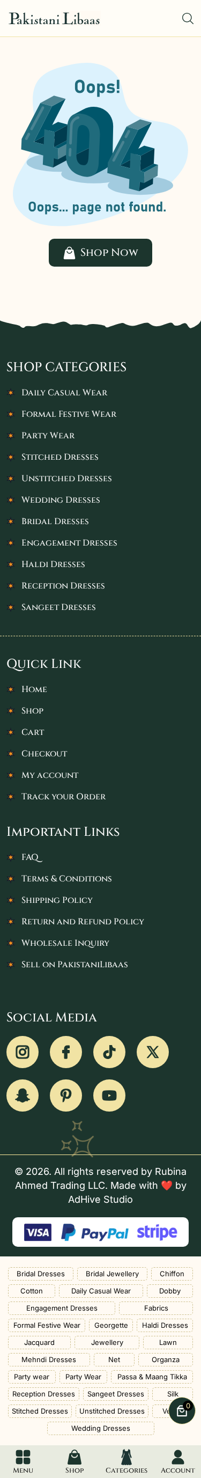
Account (178, 1470)
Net (114, 1359)
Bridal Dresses (55, 521)
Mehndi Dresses (48, 1359)
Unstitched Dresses (66, 478)
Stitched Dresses (60, 457)
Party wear (31, 1376)
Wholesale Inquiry (65, 943)
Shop (32, 711)
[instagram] (22, 1052)
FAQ (30, 857)
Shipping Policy (57, 900)
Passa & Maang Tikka (152, 1376)
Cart (32, 732)
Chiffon (172, 1273)
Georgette (111, 1325)
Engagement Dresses (69, 543)
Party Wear (48, 436)
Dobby (170, 1290)
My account (49, 775)
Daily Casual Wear (64, 393)
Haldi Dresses (53, 564)
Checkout (44, 754)
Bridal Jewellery (112, 1273)
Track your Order (63, 797)
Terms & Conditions (66, 879)
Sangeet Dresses (58, 607)
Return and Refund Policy (82, 922)
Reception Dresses (63, 586)
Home (34, 689)
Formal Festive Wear (68, 414)
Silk (172, 1393)
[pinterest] (66, 1095)
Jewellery (107, 1342)
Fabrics (156, 1308)
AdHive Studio (100, 1199)
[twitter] (153, 1052)
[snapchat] (22, 1095)
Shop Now (109, 252)
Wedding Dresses (60, 500)
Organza (166, 1359)
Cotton (31, 1290)
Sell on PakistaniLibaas (74, 964)
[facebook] (66, 1052)
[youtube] (109, 1095)
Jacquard (39, 1342)
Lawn (168, 1342)
